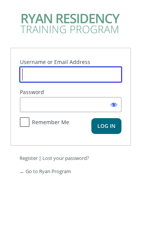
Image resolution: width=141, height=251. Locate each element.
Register (29, 158)
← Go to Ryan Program (45, 171)
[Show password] (113, 104)
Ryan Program (70, 23)
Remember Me (50, 122)
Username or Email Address (55, 61)
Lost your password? (65, 158)
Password (32, 92)
